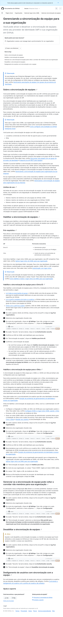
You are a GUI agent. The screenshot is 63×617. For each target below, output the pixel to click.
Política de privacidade (8, 600)
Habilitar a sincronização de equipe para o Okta (22, 370)
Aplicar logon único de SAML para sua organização (31, 261)
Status (30, 611)
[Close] (58, 3)
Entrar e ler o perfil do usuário (15, 305)
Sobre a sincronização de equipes (19, 89)
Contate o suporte (38, 600)
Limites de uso (9, 187)
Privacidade (24, 611)
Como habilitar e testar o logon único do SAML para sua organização (31, 279)
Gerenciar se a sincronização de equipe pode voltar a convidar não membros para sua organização (28, 483)
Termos (17, 611)
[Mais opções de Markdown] (20, 48)
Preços (35, 611)
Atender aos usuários (22, 419)
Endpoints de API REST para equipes (31, 160)
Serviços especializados (44, 611)
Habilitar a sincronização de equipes (20, 217)
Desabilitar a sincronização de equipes (21, 529)
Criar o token (10, 419)
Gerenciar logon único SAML (31, 13)
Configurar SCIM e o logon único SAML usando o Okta (42, 411)
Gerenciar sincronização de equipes (51, 13)
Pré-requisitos (9, 230)
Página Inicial (9, 13)
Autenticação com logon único (41, 268)
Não (14, 598)
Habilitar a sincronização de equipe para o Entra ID (23, 285)
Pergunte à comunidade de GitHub (43, 597)
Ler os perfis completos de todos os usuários (20, 299)
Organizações (18, 13)
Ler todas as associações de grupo (17, 293)
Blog (53, 611)
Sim (7, 598)
